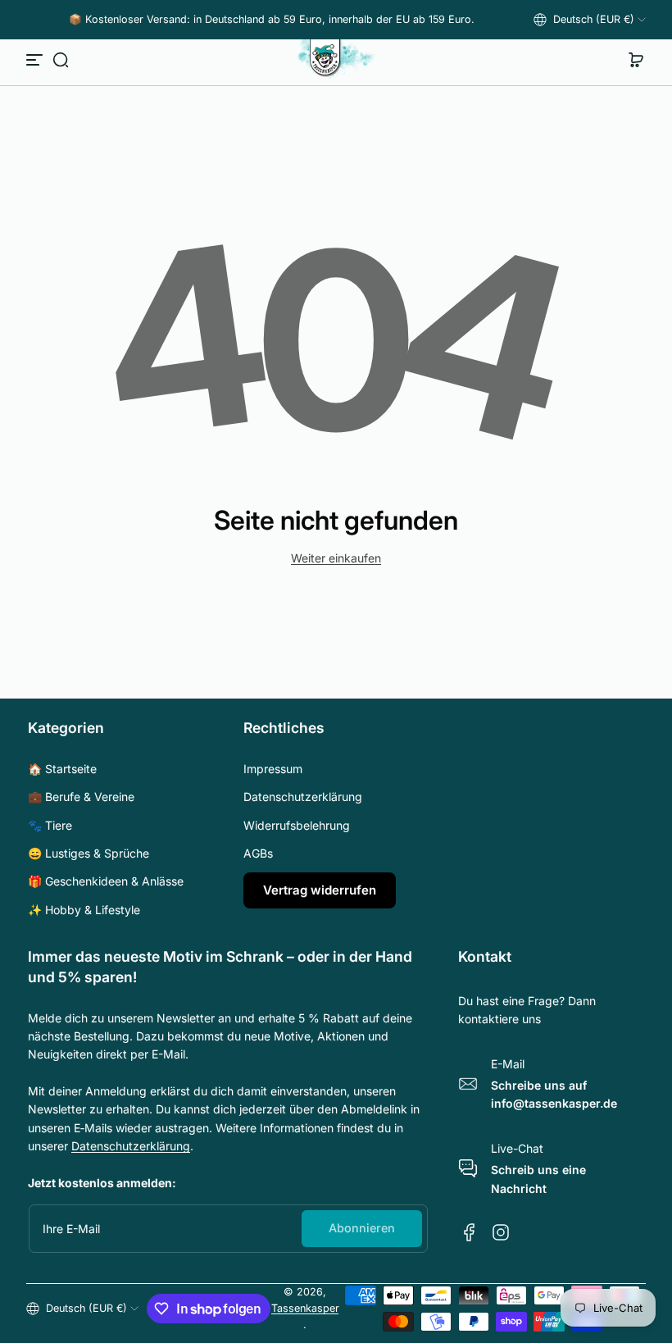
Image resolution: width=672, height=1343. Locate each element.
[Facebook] (469, 1232)
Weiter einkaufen (336, 558)
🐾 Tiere (50, 825)
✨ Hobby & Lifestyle (84, 910)
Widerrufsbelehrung (296, 825)
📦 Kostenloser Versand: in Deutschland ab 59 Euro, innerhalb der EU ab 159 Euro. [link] (271, 19)
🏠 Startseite (62, 769)
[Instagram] (501, 1232)
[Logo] (336, 59)
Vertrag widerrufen (319, 890)
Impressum (272, 769)
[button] (590, 19)
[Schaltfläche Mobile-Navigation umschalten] (36, 59)
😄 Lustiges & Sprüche (88, 853)
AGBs (258, 853)
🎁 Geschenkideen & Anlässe (106, 881)
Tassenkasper (304, 1308)
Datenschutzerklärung (302, 797)
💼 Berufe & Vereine (81, 797)
